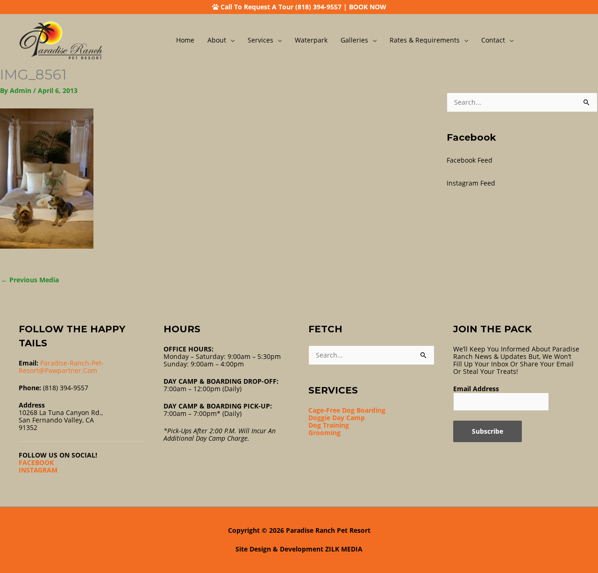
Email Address (476, 388)
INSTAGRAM (38, 470)
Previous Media (30, 279)
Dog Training (328, 425)
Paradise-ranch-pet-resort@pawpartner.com (61, 366)
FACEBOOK (36, 462)
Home (185, 40)
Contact (493, 40)
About (216, 40)
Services (260, 40)
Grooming (324, 432)
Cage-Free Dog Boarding (346, 410)
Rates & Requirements (425, 40)
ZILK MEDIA (344, 548)
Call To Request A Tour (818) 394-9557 (281, 6)
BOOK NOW (367, 6)
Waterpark (311, 40)
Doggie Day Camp (336, 417)
